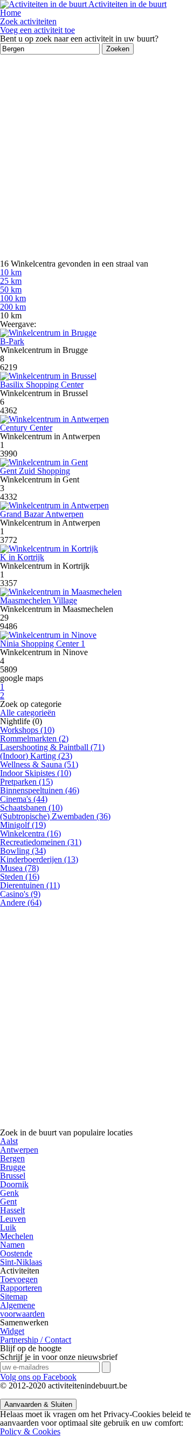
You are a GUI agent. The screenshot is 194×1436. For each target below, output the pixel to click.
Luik (8, 1227)
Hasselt (12, 1210)
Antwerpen (19, 1149)
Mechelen (16, 1236)
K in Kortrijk (22, 557)
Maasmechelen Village (38, 600)
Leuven (13, 1218)
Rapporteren (21, 1287)
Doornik (14, 1184)
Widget (12, 1331)
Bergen (12, 1158)
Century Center (26, 427)
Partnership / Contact (35, 1339)
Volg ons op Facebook (38, 1376)
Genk (9, 1192)
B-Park (12, 341)
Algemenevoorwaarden (22, 1309)
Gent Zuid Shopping (35, 470)
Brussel (12, 1175)
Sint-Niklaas (21, 1262)
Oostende (16, 1253)
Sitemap (13, 1296)
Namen (12, 1244)
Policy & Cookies (30, 1431)
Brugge (12, 1167)
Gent (8, 1201)
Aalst (9, 1141)
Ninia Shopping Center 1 (42, 643)
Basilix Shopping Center (42, 384)
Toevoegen (19, 1279)
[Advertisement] (97, 157)
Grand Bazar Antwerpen (42, 514)
